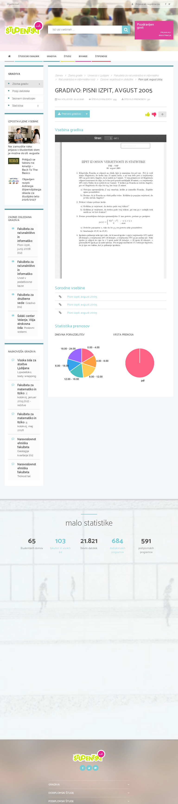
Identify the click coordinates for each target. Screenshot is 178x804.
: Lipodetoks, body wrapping (26, 368)
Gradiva (51, 56)
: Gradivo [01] (26, 300)
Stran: (98, 138)
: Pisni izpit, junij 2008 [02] (26, 240)
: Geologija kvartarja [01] (26, 447)
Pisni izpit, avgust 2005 (82, 296)
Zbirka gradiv (20, 83)
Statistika (17, 105)
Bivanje (83, 56)
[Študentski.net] (24, 28)
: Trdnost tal (26, 470)
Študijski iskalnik (28, 56)
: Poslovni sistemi (26, 324)
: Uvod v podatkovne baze (26, 273)
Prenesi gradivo (71, 113)
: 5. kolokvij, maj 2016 (26, 422)
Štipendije (101, 56)
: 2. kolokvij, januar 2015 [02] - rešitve (26, 395)
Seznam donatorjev (23, 98)
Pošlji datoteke (21, 91)
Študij (67, 56)
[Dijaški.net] (89, 757)
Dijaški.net (13, 4)
